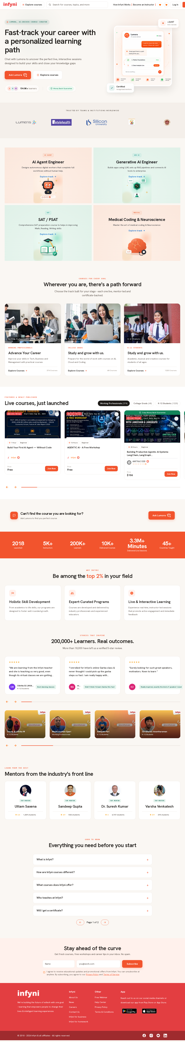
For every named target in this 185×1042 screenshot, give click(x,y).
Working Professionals (113, 403)
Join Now (51, 468)
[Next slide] (15, 487)
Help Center (100, 1002)
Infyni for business (77, 1016)
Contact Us (74, 1012)
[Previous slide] (7, 487)
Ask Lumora (15, 74)
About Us (73, 997)
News (71, 1002)
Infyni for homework (78, 1021)
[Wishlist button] (57, 414)
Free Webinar (101, 997)
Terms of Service (111, 974)
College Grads (143, 403)
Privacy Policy (92, 974)
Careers (73, 1007)
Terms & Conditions (104, 1012)
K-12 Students (168, 403)
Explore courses (33, 4)
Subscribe (132, 963)
